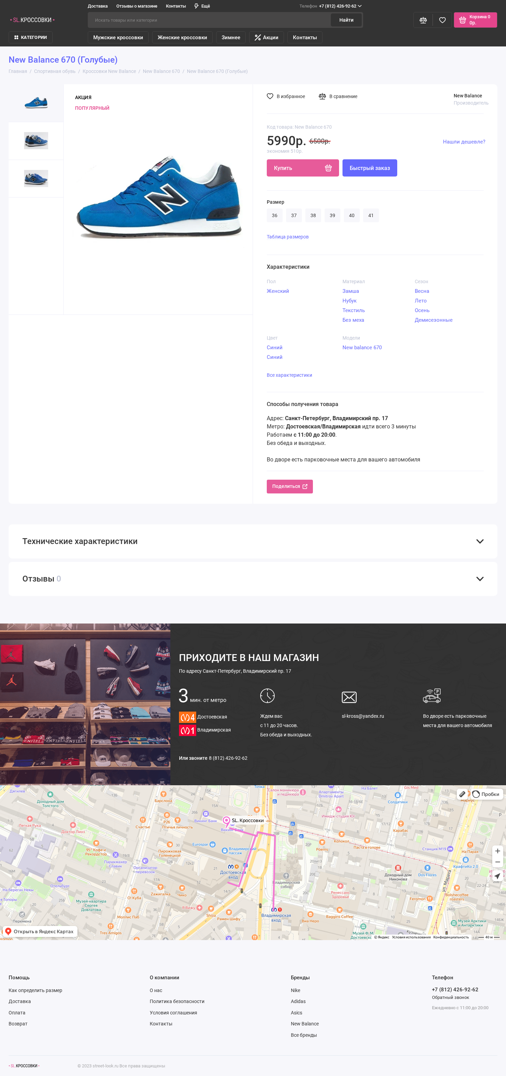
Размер (275, 202)
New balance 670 (362, 347)
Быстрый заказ (370, 168)
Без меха (353, 320)
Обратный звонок (450, 997)
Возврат (18, 1023)
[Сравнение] (423, 20)
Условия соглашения (173, 1012)
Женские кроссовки (182, 37)
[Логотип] (24, 1065)
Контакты (176, 6)
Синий (275, 347)
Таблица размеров (288, 236)
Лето (421, 301)
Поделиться (286, 486)
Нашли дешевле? (464, 142)
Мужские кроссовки (118, 37)
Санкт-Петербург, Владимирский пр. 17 (235, 671)
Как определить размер (35, 990)
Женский (278, 291)
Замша (350, 291)
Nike (295, 990)
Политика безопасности (177, 1001)
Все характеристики (289, 375)
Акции (270, 37)
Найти (346, 20)
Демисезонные (434, 320)
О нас (156, 990)
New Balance (305, 1023)
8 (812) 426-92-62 (228, 758)
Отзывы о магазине (136, 6)
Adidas (298, 1001)
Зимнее (231, 37)
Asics (296, 1012)
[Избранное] (442, 20)
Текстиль (353, 310)
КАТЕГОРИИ (34, 37)
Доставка (98, 6)
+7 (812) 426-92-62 (327, 6)
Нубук (349, 301)
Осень (422, 310)
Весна (422, 291)
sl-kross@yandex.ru (363, 716)
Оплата (17, 1012)
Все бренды (304, 1035)
